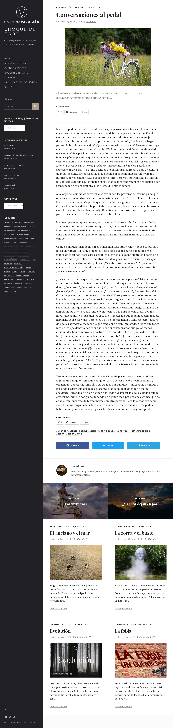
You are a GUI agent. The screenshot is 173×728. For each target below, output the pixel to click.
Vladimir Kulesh (30, 722)
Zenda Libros (75, 434)
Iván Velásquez (10, 259)
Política (31, 271)
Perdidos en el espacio (13, 165)
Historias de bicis (140, 431)
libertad (18, 263)
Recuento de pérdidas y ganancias (18, 155)
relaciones (9, 279)
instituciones (23, 255)
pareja (22, 271)
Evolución (60, 631)
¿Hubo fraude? (10, 185)
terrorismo (9, 287)
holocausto (9, 255)
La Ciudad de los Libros (20, 82)
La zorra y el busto (134, 533)
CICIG (32, 226)
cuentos (122, 431)
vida (6, 291)
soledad (18, 283)
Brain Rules (29, 222)
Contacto (10, 87)
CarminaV (91, 21)
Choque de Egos (20, 31)
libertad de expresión (13, 267)
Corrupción (9, 234)
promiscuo (9, 275)
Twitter (27, 287)
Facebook (24, 243)
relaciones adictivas (25, 279)
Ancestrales (9, 145)
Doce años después (12, 175)
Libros (28, 267)
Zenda (13, 291)
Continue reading (59, 608)
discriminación (10, 239)
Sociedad (146, 527)
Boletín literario (16, 73)
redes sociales (22, 275)
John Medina (25, 259)
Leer (34, 259)
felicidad (8, 247)
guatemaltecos (11, 251)
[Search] (5, 708)
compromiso (9, 230)
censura (7, 226)
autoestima (16, 222)
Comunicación (63, 8)
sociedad (8, 283)
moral (7, 271)
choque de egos (21, 226)
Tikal (19, 287)
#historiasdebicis (67, 431)
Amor (52, 527)
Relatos (95, 8)
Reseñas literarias (17, 63)
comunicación (24, 230)
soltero (28, 283)
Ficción (72, 625)
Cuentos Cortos (15, 68)
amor (6, 222)
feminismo (19, 247)
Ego (32, 239)
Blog (7, 58)
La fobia (123, 631)
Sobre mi (10, 77)
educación (23, 239)
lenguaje (8, 263)
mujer (14, 271)
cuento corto (23, 234)
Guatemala (30, 247)
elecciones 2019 (11, 243)
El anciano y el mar (70, 533)
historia (24, 251)
